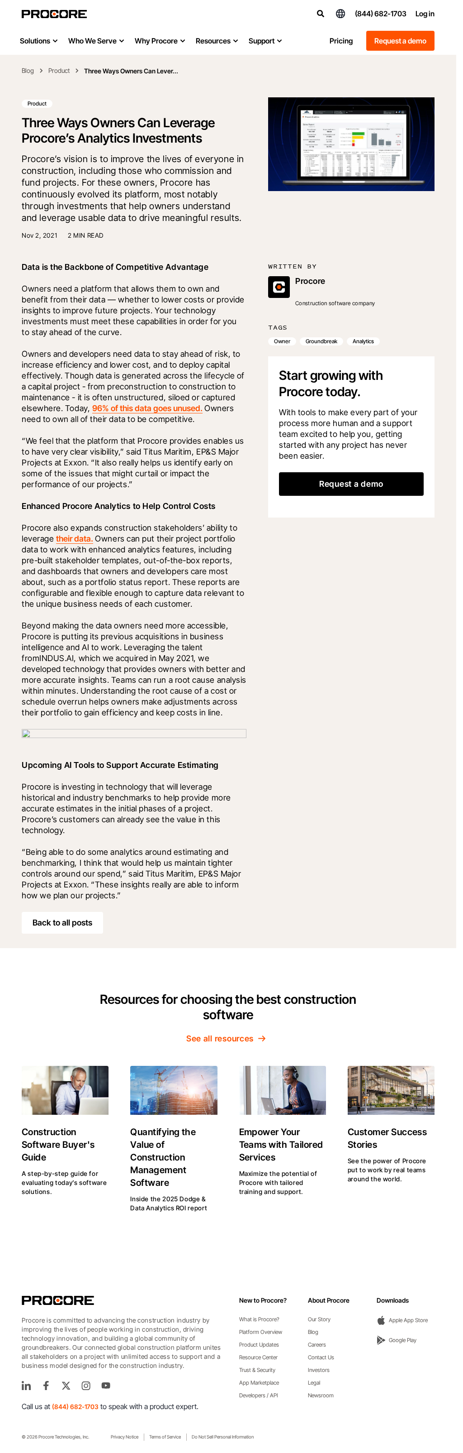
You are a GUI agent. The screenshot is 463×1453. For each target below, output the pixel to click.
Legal (314, 1382)
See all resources (220, 1038)
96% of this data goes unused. (147, 408)
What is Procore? (259, 1319)
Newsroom (321, 1395)
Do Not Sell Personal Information (223, 1436)
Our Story (319, 1319)
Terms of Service (165, 1436)
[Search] (320, 13)
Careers (317, 1344)
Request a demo (400, 40)
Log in (425, 13)
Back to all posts (62, 922)
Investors (319, 1370)
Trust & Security (257, 1370)
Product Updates (259, 1344)
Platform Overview (260, 1331)
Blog (28, 70)
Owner (282, 341)
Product (59, 70)
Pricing (341, 40)
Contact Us (321, 1357)
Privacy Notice (124, 1436)
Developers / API (258, 1395)
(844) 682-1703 (380, 13)
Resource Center (258, 1357)
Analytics (363, 341)
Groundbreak (321, 341)
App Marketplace (259, 1382)
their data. (74, 538)
